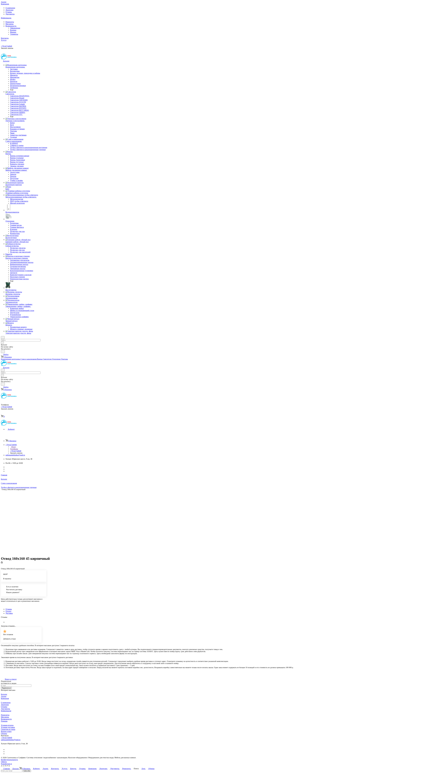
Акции (3, 696)
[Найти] (3, 351)
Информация (6, 711)
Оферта (4, 762)
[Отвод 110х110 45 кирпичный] (145, 522)
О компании (10, 8)
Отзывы (9, 12)
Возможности (11, 26)
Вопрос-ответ (6, 731)
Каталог (4, 694)
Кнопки (13, 30)
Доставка (9, 613)
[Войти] (2, 414)
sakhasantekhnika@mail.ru (15, 455)
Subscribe (26, 771)
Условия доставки (8, 727)
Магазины (10, 24)
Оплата (8, 611)
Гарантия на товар (8, 729)
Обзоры (4, 733)
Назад (13, 447)
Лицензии (9, 10)
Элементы (14, 34)
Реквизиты (10, 22)
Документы (10, 14)
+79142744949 (6, 46)
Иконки (13, 32)
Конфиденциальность (9, 760)
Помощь (4, 721)
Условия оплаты (7, 725)
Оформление (15, 28)
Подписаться (6, 688)
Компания (5, 698)
